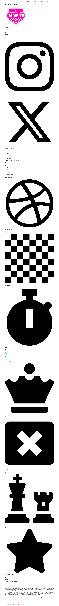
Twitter (11, 604)
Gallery (35, 1)
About (31, 1)
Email (18, 604)
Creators (52, 1)
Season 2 (42, 1)
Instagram (14, 604)
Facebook (7, 604)
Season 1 (38, 1)
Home (28, 1)
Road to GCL (48, 1)
